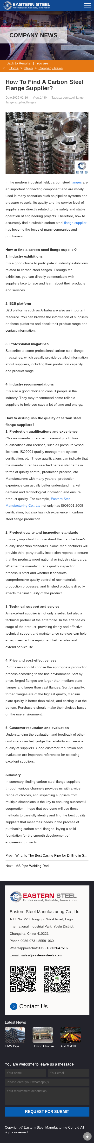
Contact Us (33, 1006)
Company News (51, 68)
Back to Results (18, 63)
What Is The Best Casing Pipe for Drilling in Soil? (52, 855)
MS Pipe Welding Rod (32, 866)
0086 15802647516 (53, 948)
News (28, 68)
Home (14, 68)
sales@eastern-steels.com (41, 955)
